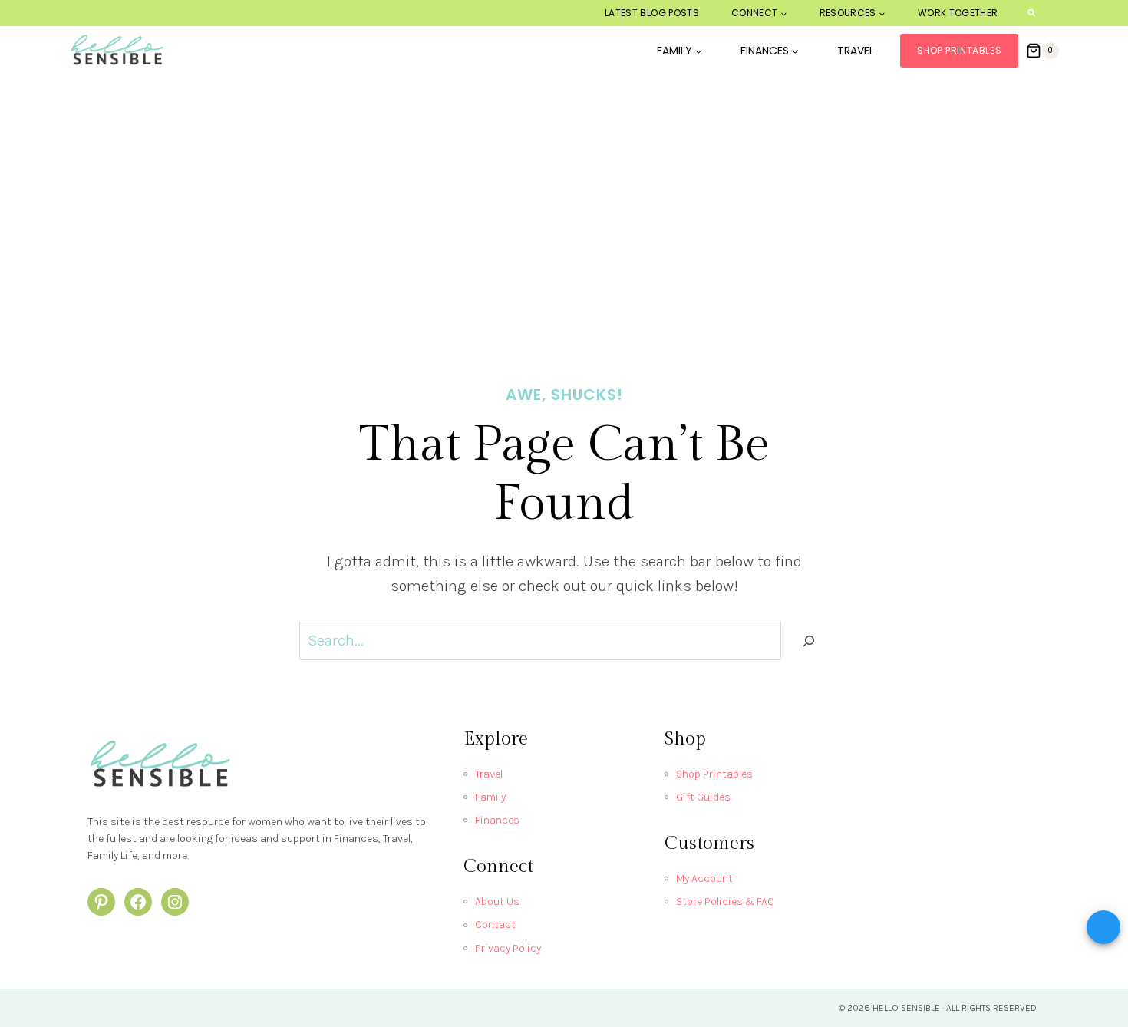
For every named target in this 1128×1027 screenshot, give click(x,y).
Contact (495, 924)
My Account (704, 878)
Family (490, 797)
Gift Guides (703, 797)
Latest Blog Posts (652, 12)
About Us (497, 901)
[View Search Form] (1031, 13)
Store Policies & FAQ (725, 901)
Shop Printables (959, 50)
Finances (497, 820)
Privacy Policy (508, 948)
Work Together (958, 12)
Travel (855, 50)
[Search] (809, 641)
